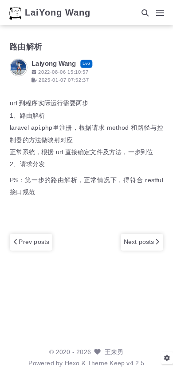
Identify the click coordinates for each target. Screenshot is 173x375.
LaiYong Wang (57, 12)
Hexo (72, 363)
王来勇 (114, 352)
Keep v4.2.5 (127, 363)
